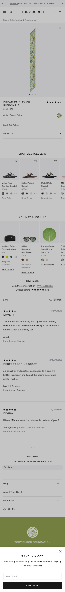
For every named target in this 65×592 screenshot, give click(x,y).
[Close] (60, 551)
